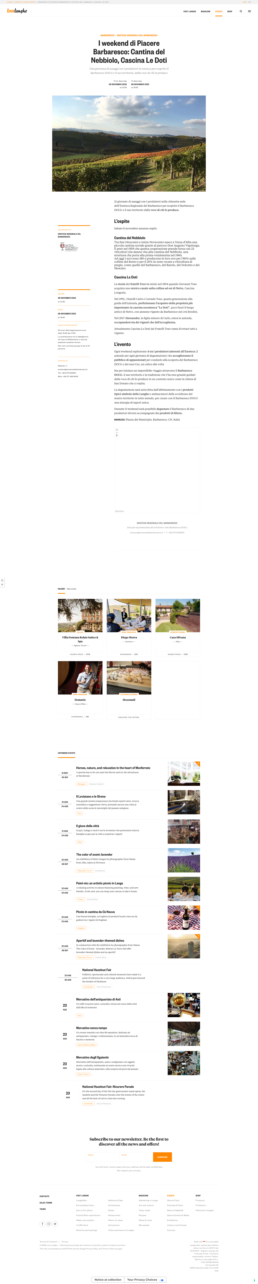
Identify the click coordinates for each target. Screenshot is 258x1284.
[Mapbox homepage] (119, 511)
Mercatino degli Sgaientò (92, 1057)
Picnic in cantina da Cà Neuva (95, 911)
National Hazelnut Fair (96, 969)
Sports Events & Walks (178, 1215)
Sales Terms (46, 1202)
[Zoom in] (116, 429)
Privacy (65, 1241)
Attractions (114, 1225)
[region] (157, 470)
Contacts (44, 1196)
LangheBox (81, 1200)
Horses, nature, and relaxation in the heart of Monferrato (113, 767)
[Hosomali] (129, 678)
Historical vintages (205, 1210)
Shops (111, 1210)
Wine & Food (173, 1200)
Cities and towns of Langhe (121, 1230)
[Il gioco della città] (184, 831)
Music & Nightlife (175, 1210)
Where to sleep (115, 1220)
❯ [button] (201, 143)
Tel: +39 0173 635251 (67, 373)
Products (200, 1200)
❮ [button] (57, 143)
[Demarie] (80, 678)
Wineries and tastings (86, 1230)
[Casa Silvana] (178, 615)
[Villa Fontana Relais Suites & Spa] (80, 615)
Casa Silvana (178, 637)
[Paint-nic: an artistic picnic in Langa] (184, 889)
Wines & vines (145, 1220)
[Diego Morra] (129, 615)
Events (17, 2)
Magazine (205, 11)
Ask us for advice (84, 1210)
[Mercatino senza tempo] (184, 1034)
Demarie (80, 699)
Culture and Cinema (176, 1225)
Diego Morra (129, 637)
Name (90, 1155)
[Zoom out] (116, 432)
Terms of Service (109, 1248)
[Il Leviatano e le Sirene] (184, 802)
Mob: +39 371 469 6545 (68, 376)
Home (9, 2)
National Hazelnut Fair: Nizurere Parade (108, 1086)
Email (124, 1155)
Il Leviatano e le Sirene (91, 796)
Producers (201, 1205)
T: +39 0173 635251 (175, 532)
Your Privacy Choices (142, 1279)
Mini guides (144, 1225)
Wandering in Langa (148, 1200)
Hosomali (129, 699)
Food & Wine (29, 2)
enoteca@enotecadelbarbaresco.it (73, 369)
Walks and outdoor (85, 1220)
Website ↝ (62, 365)
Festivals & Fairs (175, 1205)
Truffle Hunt (82, 1225)
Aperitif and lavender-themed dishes (100, 940)
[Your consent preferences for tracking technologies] (254, 1280)
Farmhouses (114, 1205)
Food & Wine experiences (88, 1215)
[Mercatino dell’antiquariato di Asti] (184, 1005)
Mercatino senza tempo (91, 1028)
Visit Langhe (189, 11)
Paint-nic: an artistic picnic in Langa (99, 883)
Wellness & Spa (115, 1200)
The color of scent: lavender (94, 854)
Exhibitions (172, 1220)
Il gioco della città (87, 825)
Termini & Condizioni (48, 1241)
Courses (171, 1230)
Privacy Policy (92, 1248)
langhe (17, 11)
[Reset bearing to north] (116, 435)
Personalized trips (85, 1205)
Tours (43, 1209)
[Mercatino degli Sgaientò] (184, 1063)
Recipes (142, 1215)
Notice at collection (108, 1279)
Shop (229, 11)
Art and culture (146, 1205)
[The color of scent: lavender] (184, 860)
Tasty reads (144, 1210)
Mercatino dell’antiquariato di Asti (98, 999)
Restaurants (114, 1215)
